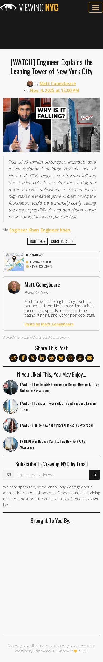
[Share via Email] (89, 358)
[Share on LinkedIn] (42, 358)
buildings (37, 241)
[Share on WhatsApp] (80, 358)
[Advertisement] (51, 31)
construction (62, 241)
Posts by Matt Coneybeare (49, 324)
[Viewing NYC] (29, 7)
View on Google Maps (41, 266)
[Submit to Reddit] (51, 358)
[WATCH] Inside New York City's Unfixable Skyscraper (56, 425)
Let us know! (60, 337)
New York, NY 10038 (40, 262)
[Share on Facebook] (23, 358)
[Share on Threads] (70, 358)
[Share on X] (32, 358)
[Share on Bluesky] (61, 358)
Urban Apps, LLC (45, 651)
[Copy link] (13, 358)
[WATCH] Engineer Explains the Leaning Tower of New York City (51, 66)
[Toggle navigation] (95, 7)
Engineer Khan (24, 230)
